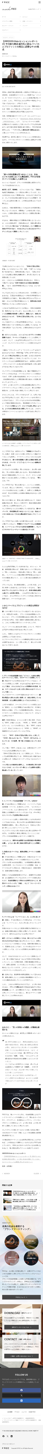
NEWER (7, 1173)
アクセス (17, 1412)
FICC (9, 9)
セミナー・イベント (8, 37)
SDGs (15, 56)
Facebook (21, 1390)
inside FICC (32, 1412)
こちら (16, 445)
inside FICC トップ (33, 9)
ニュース (24, 1412)
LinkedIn (21, 1401)
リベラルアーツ (7, 56)
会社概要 (9, 1412)
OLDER (36, 1173)
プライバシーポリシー (8, 1444)
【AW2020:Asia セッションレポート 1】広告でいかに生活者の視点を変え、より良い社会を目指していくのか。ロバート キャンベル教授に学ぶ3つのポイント (21, 1159)
